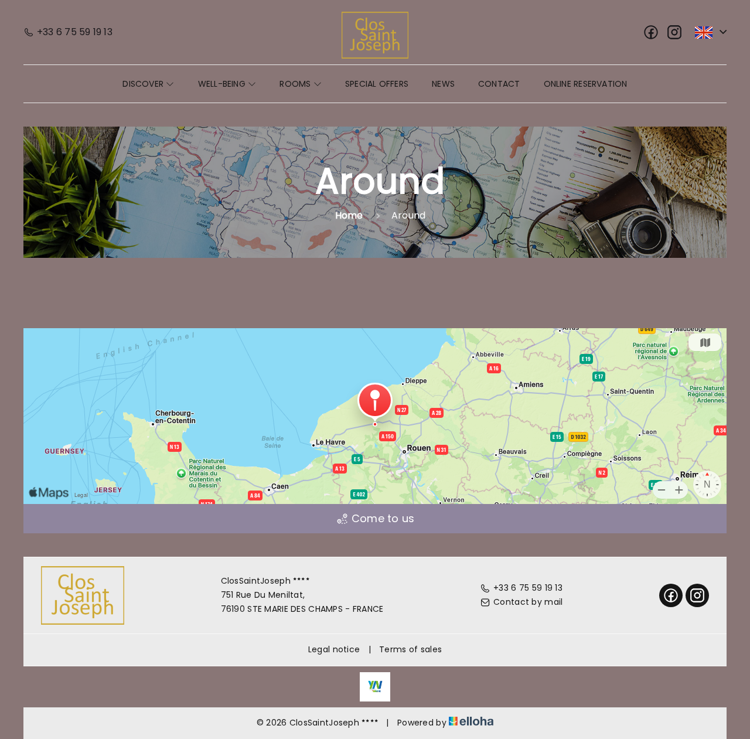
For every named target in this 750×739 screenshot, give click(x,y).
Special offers (376, 84)
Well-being (223, 84)
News (443, 84)
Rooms (296, 84)
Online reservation (586, 84)
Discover (144, 84)
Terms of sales (410, 649)
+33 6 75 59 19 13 (527, 588)
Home (349, 215)
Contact (499, 84)
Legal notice (334, 649)
